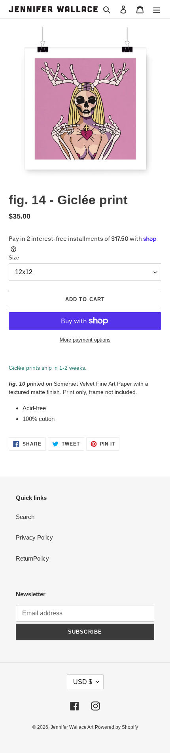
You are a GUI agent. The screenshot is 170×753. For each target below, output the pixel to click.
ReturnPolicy (32, 558)
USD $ (82, 681)
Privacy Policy (34, 537)
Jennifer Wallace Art (72, 727)
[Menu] (156, 9)
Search (25, 516)
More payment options (85, 340)
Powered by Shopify (116, 727)
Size (14, 258)
